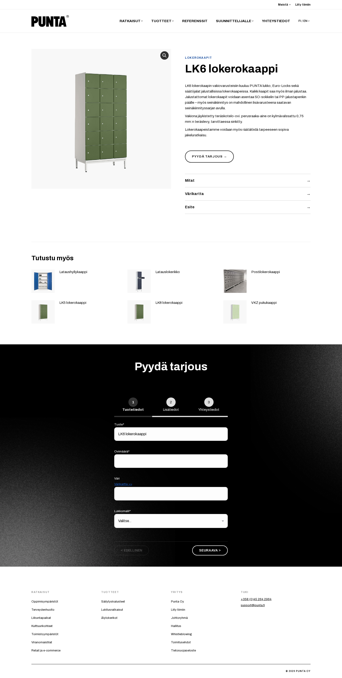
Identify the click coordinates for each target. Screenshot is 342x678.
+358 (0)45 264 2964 (256, 599)
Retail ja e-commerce (45, 650)
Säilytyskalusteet (113, 601)
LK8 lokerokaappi (168, 303)
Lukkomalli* (122, 511)
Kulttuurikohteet (42, 626)
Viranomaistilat (41, 642)
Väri (123, 481)
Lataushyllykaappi (73, 272)
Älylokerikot (109, 618)
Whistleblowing (181, 634)
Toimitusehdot (181, 642)
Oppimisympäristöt (44, 601)
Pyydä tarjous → (209, 156)
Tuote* (119, 424)
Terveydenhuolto (42, 609)
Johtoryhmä (179, 618)
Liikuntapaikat (41, 618)
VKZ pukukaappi (264, 303)
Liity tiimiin (178, 609)
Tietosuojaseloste (183, 650)
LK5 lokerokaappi (72, 303)
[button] (164, 55)
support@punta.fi (253, 605)
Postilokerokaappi (265, 272)
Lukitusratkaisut (112, 609)
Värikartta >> (123, 484)
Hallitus (176, 626)
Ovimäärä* (122, 451)
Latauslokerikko (167, 272)
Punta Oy (177, 601)
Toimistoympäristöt (44, 634)
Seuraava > (210, 550)
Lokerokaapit (198, 57)
